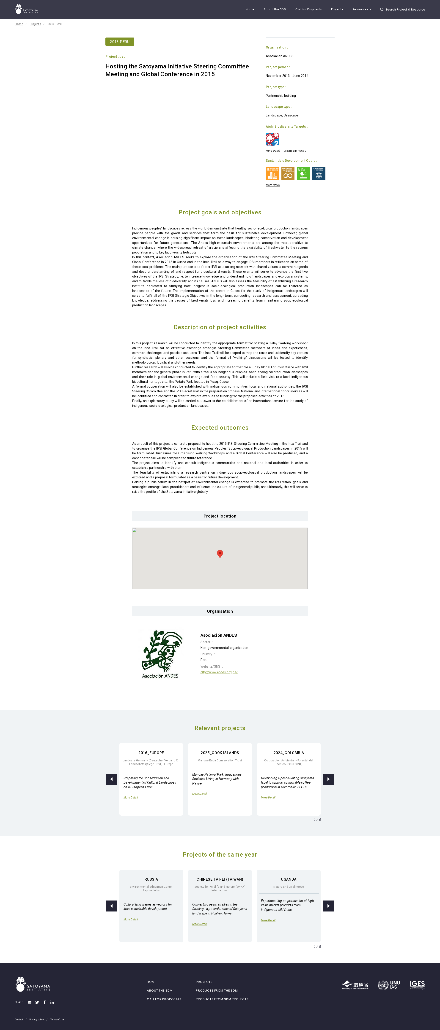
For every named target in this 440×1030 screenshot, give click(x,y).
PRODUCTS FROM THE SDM (217, 990)
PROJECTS (204, 981)
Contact (19, 1019)
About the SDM (275, 9)
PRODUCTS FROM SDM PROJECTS (222, 999)
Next (328, 779)
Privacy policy (36, 1019)
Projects (337, 9)
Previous (111, 779)
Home (250, 9)
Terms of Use (57, 1019)
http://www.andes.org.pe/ (219, 672)
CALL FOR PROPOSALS (164, 999)
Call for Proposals (308, 9)
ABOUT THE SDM (159, 990)
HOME (151, 981)
